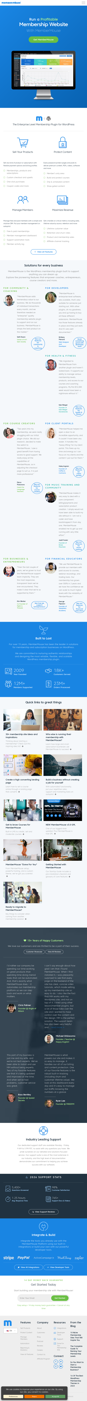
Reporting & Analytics (24, 1349)
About (39, 1328)
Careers (40, 1350)
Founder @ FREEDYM (65, 1104)
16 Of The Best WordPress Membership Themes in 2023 (76, 1381)
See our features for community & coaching (38, 343)
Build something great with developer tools (79, 342)
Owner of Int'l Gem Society (22, 341)
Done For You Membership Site (61, 1347)
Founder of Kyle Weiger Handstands (63, 410)
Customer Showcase (34, 952)
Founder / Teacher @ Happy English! (65, 1040)
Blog (39, 1337)
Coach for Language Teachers (21, 489)
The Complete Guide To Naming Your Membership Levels (76, 1351)
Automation (24, 1343)
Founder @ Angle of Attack (27, 1009)
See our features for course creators (37, 488)
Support (60, 1339)
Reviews (40, 1346)
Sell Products (25, 1328)
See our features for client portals (78, 471)
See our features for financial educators (79, 607)
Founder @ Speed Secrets (26, 1099)
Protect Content (26, 1333)
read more (57, 1027)
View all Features (45, 252)
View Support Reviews (45, 1212)
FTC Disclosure (68, 1396)
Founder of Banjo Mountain (63, 545)
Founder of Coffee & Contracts (63, 471)
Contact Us (41, 1354)
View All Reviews (54, 952)
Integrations (61, 1328)
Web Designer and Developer (64, 344)
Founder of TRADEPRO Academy (63, 609)
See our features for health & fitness (78, 410)
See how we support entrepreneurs (39, 605)
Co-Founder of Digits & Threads (22, 606)
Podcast (40, 1341)
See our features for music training (78, 545)
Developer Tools (61, 1334)
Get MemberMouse (43, 39)
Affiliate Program (43, 1359)
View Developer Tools (59, 1267)
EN (10, 1331)
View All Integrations (29, 1267)
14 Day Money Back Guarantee (43, 1280)
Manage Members (23, 1338)
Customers (41, 1333)
